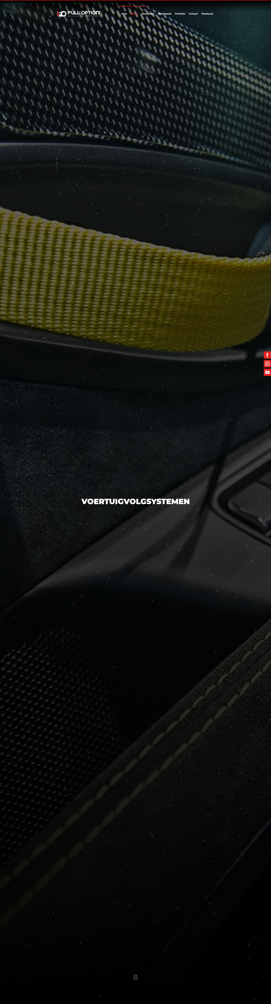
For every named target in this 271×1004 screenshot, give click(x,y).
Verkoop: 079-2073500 (134, 6)
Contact (193, 13)
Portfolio (180, 13)
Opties (134, 13)
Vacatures (207, 13)
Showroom (148, 13)
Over (124, 13)
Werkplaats (165, 13)
